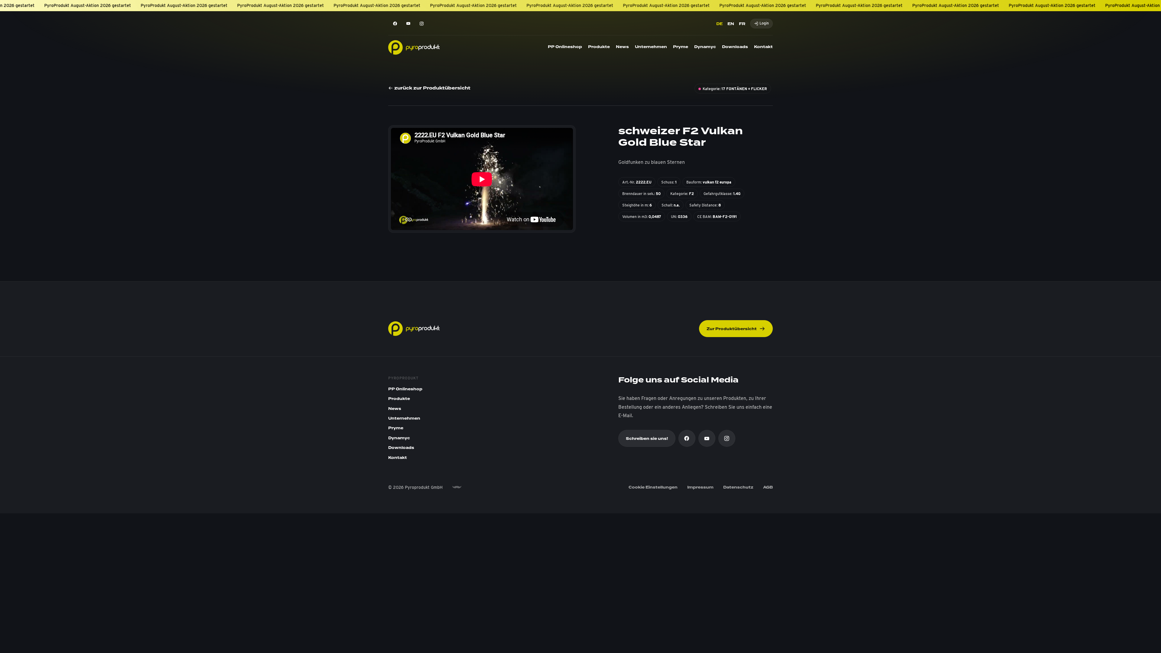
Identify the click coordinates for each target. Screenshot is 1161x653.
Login (764, 23)
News (622, 47)
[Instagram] (421, 23)
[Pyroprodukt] (414, 47)
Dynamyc (705, 47)
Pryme (680, 47)
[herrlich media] (456, 487)
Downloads (735, 47)
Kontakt (763, 47)
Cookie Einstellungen (653, 487)
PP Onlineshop (565, 47)
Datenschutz (738, 487)
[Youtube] (408, 23)
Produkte (599, 47)
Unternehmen (651, 47)
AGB (768, 487)
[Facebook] (395, 23)
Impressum (700, 487)
